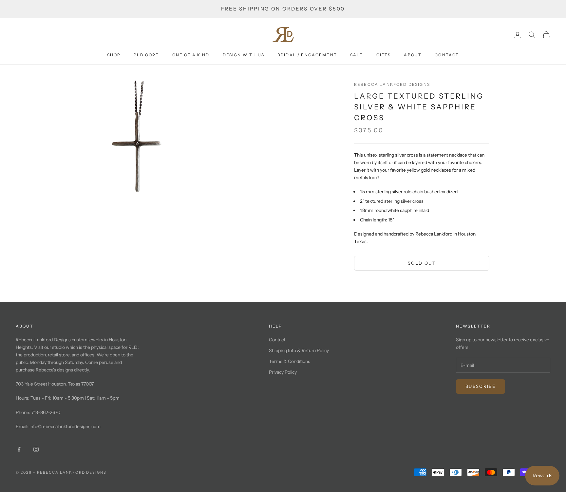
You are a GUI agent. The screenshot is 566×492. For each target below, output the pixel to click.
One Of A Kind (191, 54)
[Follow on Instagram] (36, 449)
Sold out (422, 263)
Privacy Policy (283, 372)
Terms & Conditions (289, 361)
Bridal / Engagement (307, 54)
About (413, 54)
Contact (447, 54)
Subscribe (480, 386)
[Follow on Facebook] (19, 449)
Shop (114, 54)
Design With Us (243, 54)
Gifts (383, 54)
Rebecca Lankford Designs (392, 84)
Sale (356, 54)
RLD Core (146, 54)
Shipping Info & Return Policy (299, 350)
